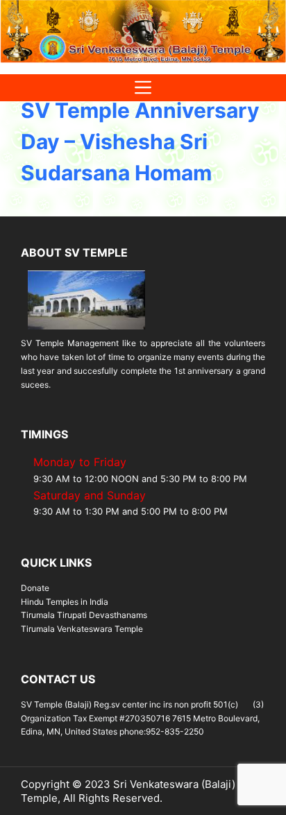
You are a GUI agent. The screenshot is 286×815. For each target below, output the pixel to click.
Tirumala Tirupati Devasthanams (84, 615)
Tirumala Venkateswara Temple (82, 629)
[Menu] (143, 87)
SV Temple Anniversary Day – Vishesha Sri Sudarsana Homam (140, 141)
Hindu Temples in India (64, 602)
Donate (35, 588)
